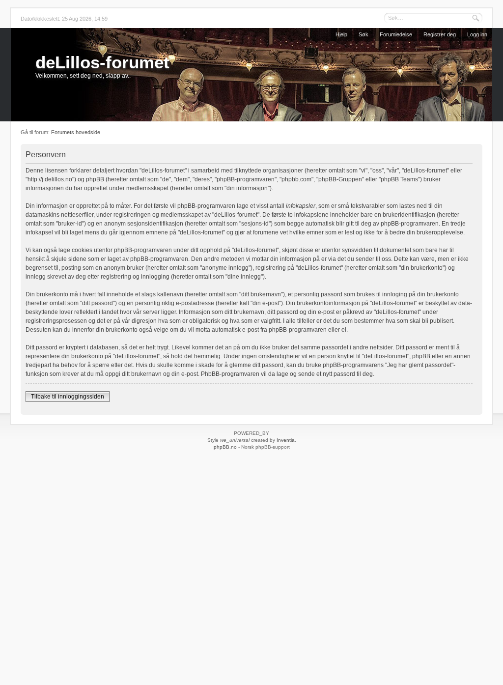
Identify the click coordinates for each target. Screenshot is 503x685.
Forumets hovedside (75, 132)
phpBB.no (225, 447)
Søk (363, 34)
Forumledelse (396, 34)
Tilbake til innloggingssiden (67, 396)
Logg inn (477, 34)
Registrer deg (439, 34)
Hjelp (341, 34)
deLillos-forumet (102, 62)
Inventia (286, 440)
